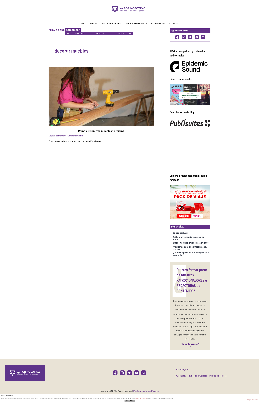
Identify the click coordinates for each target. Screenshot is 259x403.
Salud (121, 33)
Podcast (94, 23)
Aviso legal (181, 376)
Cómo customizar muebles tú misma (101, 131)
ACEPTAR (129, 401)
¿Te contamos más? (190, 344)
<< (68, 33)
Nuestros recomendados (136, 23)
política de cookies (141, 398)
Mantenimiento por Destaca (146, 391)
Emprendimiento (75, 136)
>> (130, 33)
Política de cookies (217, 376)
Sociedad (100, 33)
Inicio (83, 23)
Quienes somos (158, 23)
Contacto (173, 23)
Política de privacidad (197, 376)
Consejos (79, 33)
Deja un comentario (58, 136)
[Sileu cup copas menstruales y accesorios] (190, 202)
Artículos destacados (111, 23)
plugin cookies (252, 400)
